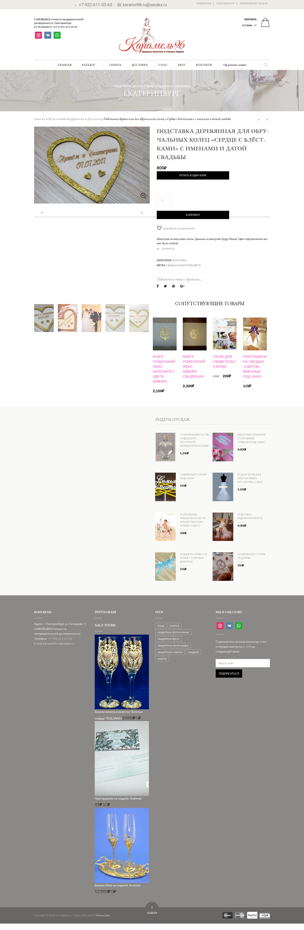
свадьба (193, 652)
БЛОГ (182, 65)
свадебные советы (169, 652)
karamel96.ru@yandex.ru (145, 4)
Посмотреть (164, 329)
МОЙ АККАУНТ (226, 3)
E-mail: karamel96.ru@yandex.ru (54, 643)
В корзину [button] (165, 367)
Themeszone (102, 915)
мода (160, 625)
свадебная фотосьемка (173, 632)
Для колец (94, 119)
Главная (39, 119)
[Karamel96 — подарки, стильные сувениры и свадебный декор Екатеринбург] (152, 38)
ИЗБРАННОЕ (204, 3)
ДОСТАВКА (140, 65)
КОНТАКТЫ (204, 65)
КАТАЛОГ (88, 65)
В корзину (193, 214)
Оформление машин (234, 65)
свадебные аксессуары (173, 645)
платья (174, 625)
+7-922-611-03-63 (95, 4)
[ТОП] (225, 333)
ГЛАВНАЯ (65, 65)
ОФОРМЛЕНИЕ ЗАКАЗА (254, 3)
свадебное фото (168, 638)
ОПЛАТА (115, 65)
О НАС (163, 65)
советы (162, 658)
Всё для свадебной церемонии (66, 119)
